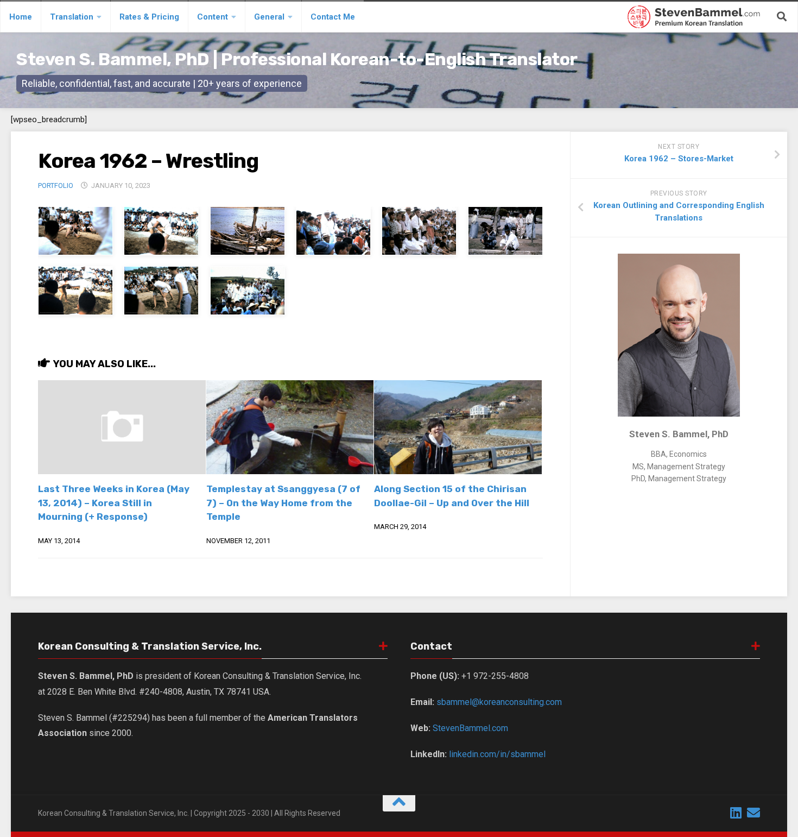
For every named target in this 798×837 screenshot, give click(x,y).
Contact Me (333, 17)
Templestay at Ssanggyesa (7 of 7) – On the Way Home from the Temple (283, 502)
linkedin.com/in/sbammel (497, 754)
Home (20, 17)
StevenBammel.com (470, 728)
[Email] (753, 812)
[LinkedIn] (736, 812)
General (269, 17)
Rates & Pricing (149, 17)
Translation (71, 17)
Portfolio (55, 185)
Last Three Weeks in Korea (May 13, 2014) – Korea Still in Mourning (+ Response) (113, 502)
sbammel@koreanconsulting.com (499, 702)
